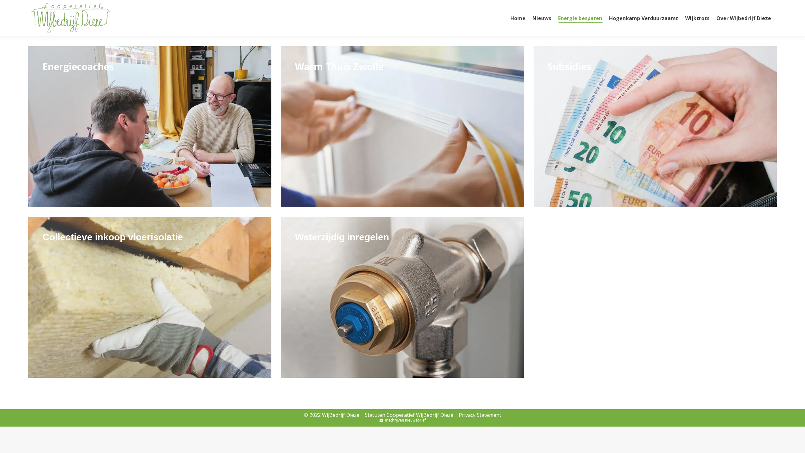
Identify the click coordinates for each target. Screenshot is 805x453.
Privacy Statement (480, 414)
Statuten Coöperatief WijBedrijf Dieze (409, 414)
